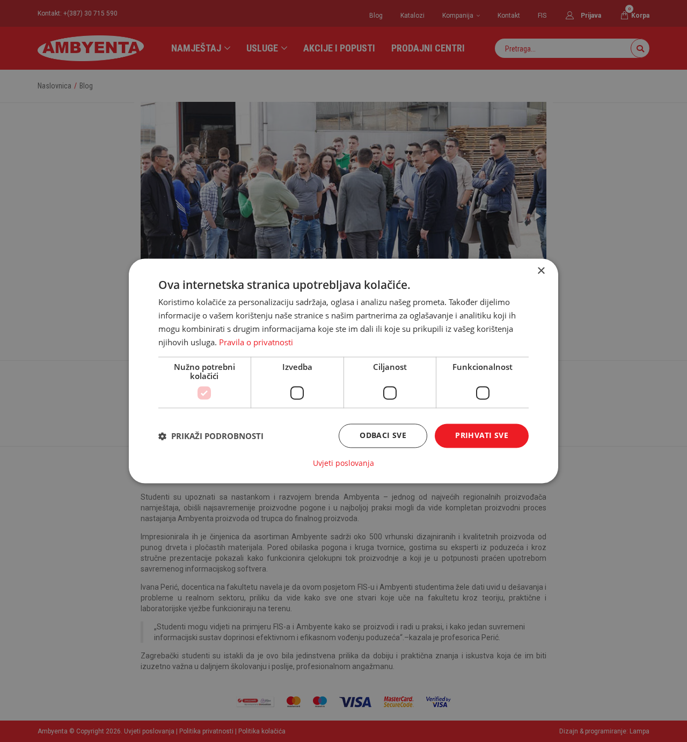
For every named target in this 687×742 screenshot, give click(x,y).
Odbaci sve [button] (383, 436)
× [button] (541, 271)
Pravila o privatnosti (256, 342)
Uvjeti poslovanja (343, 464)
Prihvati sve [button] (481, 436)
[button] (211, 436)
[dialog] (343, 370)
